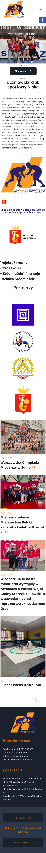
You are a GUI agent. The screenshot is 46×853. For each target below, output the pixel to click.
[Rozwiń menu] (40, 9)
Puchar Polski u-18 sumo (21, 685)
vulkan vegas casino (26, 21)
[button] (42, 20)
